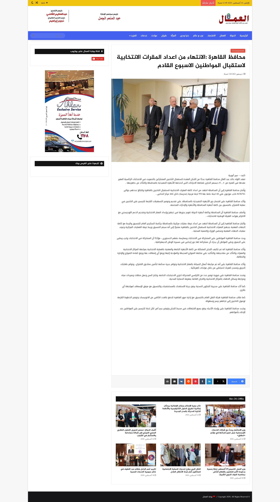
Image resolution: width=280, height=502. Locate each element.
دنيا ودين (184, 36)
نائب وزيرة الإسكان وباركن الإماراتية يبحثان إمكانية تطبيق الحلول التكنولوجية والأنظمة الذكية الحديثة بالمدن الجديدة (181, 408)
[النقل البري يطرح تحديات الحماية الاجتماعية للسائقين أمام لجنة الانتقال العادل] (180, 455)
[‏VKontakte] (181, 381)
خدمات (144, 36)
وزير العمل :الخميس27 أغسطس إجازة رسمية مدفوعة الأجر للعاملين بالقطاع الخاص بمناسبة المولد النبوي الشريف (226, 471)
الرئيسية (244, 36)
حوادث (154, 36)
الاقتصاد (212, 36)
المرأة (173, 36)
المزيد (133, 36)
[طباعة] (167, 381)
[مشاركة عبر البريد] (174, 381)
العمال (223, 36)
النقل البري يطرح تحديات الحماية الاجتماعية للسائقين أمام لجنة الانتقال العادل (181, 470)
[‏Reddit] (188, 381)
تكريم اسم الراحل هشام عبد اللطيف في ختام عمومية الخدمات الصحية (138, 470)
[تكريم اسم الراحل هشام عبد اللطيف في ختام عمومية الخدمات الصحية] (136, 455)
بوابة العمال (207, 497)
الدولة (233, 36)
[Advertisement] (180, 346)
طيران (164, 36)
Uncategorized (238, 50)
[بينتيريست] (195, 381)
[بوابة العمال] (234, 18)
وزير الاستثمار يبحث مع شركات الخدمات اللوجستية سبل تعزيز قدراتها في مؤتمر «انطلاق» (227, 432)
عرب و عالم (198, 36)
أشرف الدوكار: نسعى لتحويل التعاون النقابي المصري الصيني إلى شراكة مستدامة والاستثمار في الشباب (136, 432)
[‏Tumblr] (202, 381)
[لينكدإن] (209, 381)
